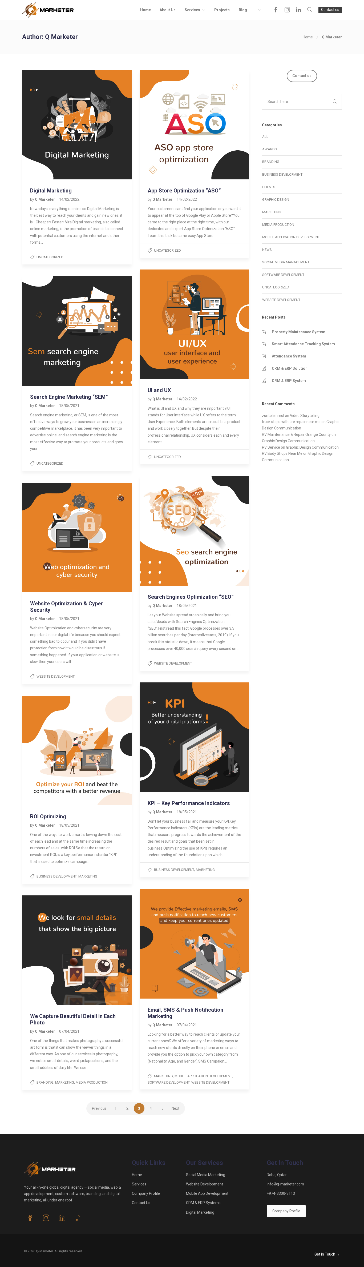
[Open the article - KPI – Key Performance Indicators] (167, 737)
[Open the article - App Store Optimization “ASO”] (167, 124)
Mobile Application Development (203, 1076)
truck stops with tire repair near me (291, 422)
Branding (45, 1082)
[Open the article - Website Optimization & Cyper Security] (49, 537)
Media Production (92, 1082)
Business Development (174, 870)
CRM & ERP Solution (290, 368)
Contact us (330, 9)
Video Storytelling (304, 415)
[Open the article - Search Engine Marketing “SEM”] (49, 331)
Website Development (173, 663)
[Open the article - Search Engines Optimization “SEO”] (167, 531)
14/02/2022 (69, 199)
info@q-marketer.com (285, 1184)
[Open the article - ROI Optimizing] (49, 750)
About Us (168, 10)
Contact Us (141, 1203)
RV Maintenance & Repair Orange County (296, 434)
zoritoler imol (273, 415)
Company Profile (146, 1193)
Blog (243, 10)
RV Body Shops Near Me (282, 453)
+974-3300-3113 (281, 1193)
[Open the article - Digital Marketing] (49, 124)
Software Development (169, 1082)
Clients (268, 187)
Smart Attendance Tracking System (303, 344)
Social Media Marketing (205, 1175)
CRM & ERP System (289, 381)
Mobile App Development (207, 1193)
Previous (99, 1108)
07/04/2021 (187, 1025)
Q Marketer (45, 199)
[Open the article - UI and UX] (167, 324)
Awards (269, 149)
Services (192, 10)
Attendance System (289, 356)
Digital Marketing (200, 1212)
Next (175, 1108)
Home (145, 10)
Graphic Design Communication (288, 441)
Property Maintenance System (298, 332)
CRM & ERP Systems (203, 1203)
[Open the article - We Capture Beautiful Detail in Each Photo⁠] (49, 950)
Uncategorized (50, 257)
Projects (222, 10)
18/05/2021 (69, 406)
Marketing (205, 870)
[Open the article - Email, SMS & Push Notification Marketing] (167, 944)
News (267, 250)
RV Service (271, 447)
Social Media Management (285, 262)
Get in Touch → (327, 1254)
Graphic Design (275, 200)
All (265, 137)
